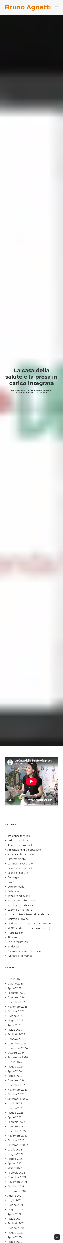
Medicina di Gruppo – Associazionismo (30, 923)
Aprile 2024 (14, 1071)
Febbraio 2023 (16, 1122)
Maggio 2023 (15, 1112)
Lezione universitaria (19, 909)
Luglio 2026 (14, 979)
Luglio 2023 (14, 1103)
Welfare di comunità (19, 955)
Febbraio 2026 (16, 992)
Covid (10, 882)
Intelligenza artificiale (20, 905)
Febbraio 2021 (15, 1223)
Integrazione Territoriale (22, 900)
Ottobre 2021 (15, 1186)
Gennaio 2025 (15, 1039)
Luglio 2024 (14, 1062)
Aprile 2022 (14, 1163)
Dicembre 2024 (16, 1043)
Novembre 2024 (17, 1048)
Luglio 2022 (14, 1149)
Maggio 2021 (15, 1209)
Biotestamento (16, 859)
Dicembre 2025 (16, 1002)
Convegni (13, 877)
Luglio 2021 (14, 1200)
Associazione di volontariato (24, 849)
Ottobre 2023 (15, 1094)
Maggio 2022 (15, 1158)
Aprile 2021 (14, 1214)
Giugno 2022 (15, 1154)
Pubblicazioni (15, 932)
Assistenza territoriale (20, 845)
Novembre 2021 (17, 1181)
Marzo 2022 (14, 1168)
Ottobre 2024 (15, 1052)
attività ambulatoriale (20, 854)
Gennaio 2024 (16, 1080)
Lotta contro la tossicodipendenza (28, 914)
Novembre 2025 (17, 1006)
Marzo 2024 (14, 1075)
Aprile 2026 (14, 988)
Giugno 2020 (15, 1228)
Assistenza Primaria (19, 840)
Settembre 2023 (17, 1098)
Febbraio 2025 (16, 1034)
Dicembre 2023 (16, 1085)
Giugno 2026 (15, 983)
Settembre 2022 (17, 1145)
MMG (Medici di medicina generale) (28, 928)
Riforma (12, 937)
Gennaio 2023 (16, 1126)
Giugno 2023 (15, 1108)
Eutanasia (13, 891)
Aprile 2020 (14, 1237)
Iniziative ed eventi (18, 895)
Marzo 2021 (14, 1218)
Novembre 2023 (17, 1089)
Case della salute (17, 872)
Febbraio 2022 (16, 1172)
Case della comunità (19, 868)
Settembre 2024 (17, 1057)
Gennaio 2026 (15, 997)
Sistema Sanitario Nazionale (24, 951)
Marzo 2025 (14, 1029)
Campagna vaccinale (20, 863)
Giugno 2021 (15, 1205)
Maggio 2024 (15, 1066)
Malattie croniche (18, 918)
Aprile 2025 (14, 1025)
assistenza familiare (19, 836)
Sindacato (13, 946)
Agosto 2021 (14, 1195)
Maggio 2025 (15, 1020)
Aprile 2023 (14, 1117)
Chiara (43, 392)
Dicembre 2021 (16, 1177)
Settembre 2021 (17, 1191)
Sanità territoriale (18, 942)
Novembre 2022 (17, 1135)
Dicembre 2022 (16, 1131)
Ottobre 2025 (15, 1011)
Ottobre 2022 (15, 1140)
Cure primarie (15, 886)
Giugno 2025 (15, 1015)
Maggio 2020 (15, 1232)
